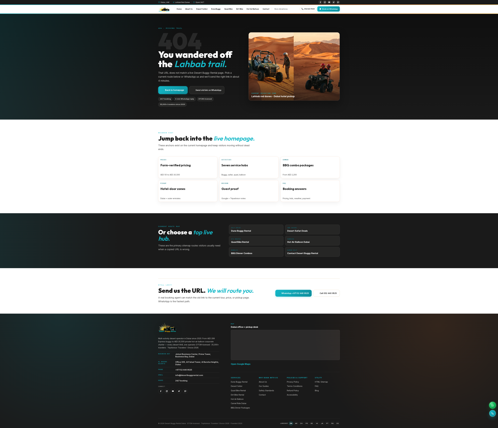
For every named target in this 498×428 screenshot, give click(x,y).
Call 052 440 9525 (328, 293)
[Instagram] (325, 2)
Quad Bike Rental (238, 390)
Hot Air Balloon (237, 399)
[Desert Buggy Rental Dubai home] (164, 9)
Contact (262, 395)
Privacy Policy (293, 382)
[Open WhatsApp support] (492, 405)
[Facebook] (320, 2)
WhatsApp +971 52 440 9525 (295, 293)
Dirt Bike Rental (237, 395)
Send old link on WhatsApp (208, 90)
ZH (301, 423)
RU (332, 423)
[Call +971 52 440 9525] (492, 413)
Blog (317, 390)
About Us (263, 382)
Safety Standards (266, 390)
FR (307, 423)
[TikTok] (333, 2)
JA (322, 423)
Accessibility (292, 395)
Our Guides (264, 386)
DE (312, 423)
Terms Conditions (294, 386)
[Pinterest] (338, 2)
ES (338, 423)
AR (296, 423)
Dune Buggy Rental (239, 382)
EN (291, 423)
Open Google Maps (240, 364)
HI (317, 423)
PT (327, 423)
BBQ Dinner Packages (240, 408)
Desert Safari (236, 386)
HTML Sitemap (321, 382)
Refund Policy (293, 390)
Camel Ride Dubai (238, 403)
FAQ (316, 386)
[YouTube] (329, 2)
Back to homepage (174, 90)
